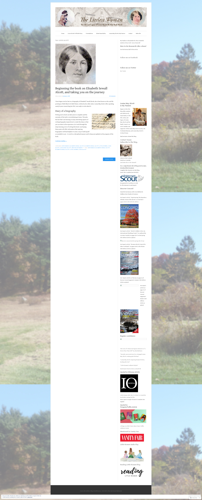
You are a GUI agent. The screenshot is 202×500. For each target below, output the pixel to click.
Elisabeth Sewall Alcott (77, 146)
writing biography (77, 147)
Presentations (89, 33)
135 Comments (112, 96)
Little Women (103, 146)
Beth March (65, 146)
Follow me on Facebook (129, 58)
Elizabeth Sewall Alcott (92, 146)
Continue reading (61, 141)
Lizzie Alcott (82, 149)
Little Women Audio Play (129, 444)
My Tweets (123, 71)
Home (62, 33)
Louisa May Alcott (65, 147)
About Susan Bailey (101, 33)
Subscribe (138, 33)
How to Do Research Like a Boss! (133, 46)
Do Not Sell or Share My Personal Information (112, 491)
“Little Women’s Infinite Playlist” (129, 365)
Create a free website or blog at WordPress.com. (90, 491)
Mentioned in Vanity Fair (129, 432)
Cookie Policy (29, 497)
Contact (130, 33)
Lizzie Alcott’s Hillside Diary (75, 33)
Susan (128, 140)
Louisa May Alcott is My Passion (117, 33)
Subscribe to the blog (128, 142)
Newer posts (109, 159)
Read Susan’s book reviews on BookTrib (130, 368)
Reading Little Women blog (130, 465)
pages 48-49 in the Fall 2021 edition (129, 202)
